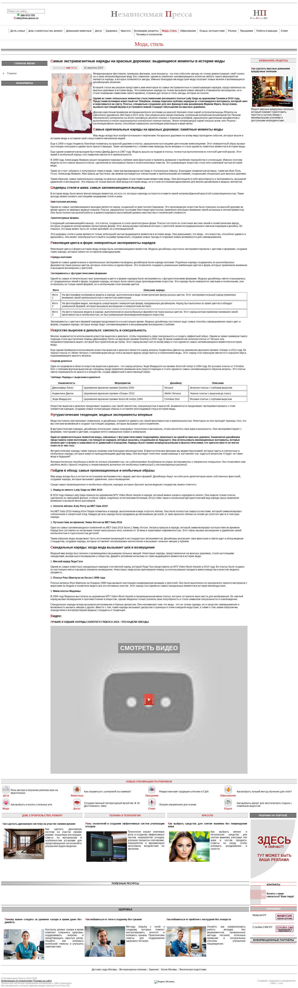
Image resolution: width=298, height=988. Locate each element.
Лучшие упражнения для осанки (177, 804)
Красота (126, 30)
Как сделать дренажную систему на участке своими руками (39, 823)
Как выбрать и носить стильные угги (31, 804)
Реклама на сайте (42, 980)
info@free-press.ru (27, 18)
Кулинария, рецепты (146, 30)
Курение (154, 969)
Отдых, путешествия (212, 30)
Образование (188, 30)
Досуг (98, 30)
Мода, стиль (169, 30)
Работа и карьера (266, 30)
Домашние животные (79, 30)
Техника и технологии (149, 34)
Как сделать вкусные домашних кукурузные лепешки (270, 70)
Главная (12, 73)
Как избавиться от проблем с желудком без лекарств (199, 919)
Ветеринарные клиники (133, 969)
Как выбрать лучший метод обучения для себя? (264, 791)
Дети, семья (17, 30)
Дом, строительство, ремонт (45, 30)
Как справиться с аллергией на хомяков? (107, 791)
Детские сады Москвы (104, 969)
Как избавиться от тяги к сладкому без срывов (114, 919)
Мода (74, 67)
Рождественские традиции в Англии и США (184, 791)
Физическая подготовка (192, 969)
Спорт (284, 30)
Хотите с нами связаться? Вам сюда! (280, 895)
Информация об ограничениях (17, 980)
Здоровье (111, 30)
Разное (232, 30)
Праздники (246, 30)
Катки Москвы (169, 969)
